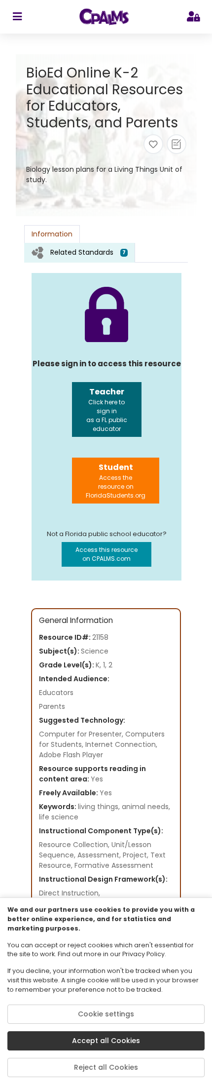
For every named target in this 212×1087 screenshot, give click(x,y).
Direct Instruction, (69, 893)
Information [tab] (52, 234)
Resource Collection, (75, 845)
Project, (136, 855)
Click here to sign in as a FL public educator (106, 409)
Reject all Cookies (106, 1067)
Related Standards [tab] (88, 252)
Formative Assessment (113, 865)
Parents (52, 706)
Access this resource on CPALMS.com (106, 554)
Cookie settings (106, 1014)
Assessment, (100, 855)
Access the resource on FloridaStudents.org (115, 481)
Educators (56, 693)
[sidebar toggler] (17, 17)
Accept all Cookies (106, 1041)
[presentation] (79, 252)
